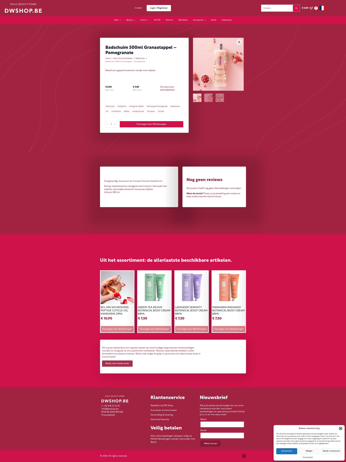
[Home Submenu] (148, 20)
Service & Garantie (160, 419)
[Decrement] (107, 124)
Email (204, 430)
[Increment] (114, 124)
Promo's (169, 20)
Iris (107, 111)
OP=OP (157, 20)
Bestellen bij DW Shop (162, 406)
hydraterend (175, 106)
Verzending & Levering (162, 415)
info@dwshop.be (110, 409)
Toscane (161, 111)
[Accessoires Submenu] (205, 20)
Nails (116, 20)
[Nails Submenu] (121, 20)
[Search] (296, 8)
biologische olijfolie (136, 106)
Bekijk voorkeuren (331, 451)
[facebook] (244, 456)
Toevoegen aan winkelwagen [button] (117, 329)
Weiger (309, 451)
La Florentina (116, 111)
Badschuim (140, 58)
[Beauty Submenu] (135, 20)
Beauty (129, 20)
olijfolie (126, 111)
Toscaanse (151, 111)
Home (143, 20)
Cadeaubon (227, 20)
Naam (204, 419)
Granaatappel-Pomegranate (157, 106)
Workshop (183, 20)
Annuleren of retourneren (164, 410)
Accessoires (198, 20)
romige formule (138, 111)
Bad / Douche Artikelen (123, 58)
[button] (340, 428)
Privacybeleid (308, 457)
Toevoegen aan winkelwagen (151, 124)
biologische (122, 106)
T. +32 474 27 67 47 (110, 406)
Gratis (213, 20)
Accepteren (286, 451)
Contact (138, 8)
